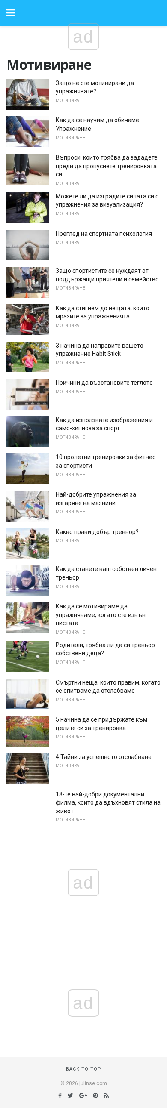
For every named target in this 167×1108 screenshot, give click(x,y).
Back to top (83, 1069)
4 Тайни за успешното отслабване (104, 756)
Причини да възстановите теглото (104, 382)
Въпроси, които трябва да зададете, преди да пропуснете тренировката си (107, 166)
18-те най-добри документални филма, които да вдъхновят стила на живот (108, 803)
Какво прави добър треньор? (97, 531)
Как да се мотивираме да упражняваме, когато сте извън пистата (101, 615)
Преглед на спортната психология (104, 233)
